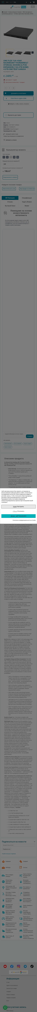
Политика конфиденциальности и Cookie (24, 520)
